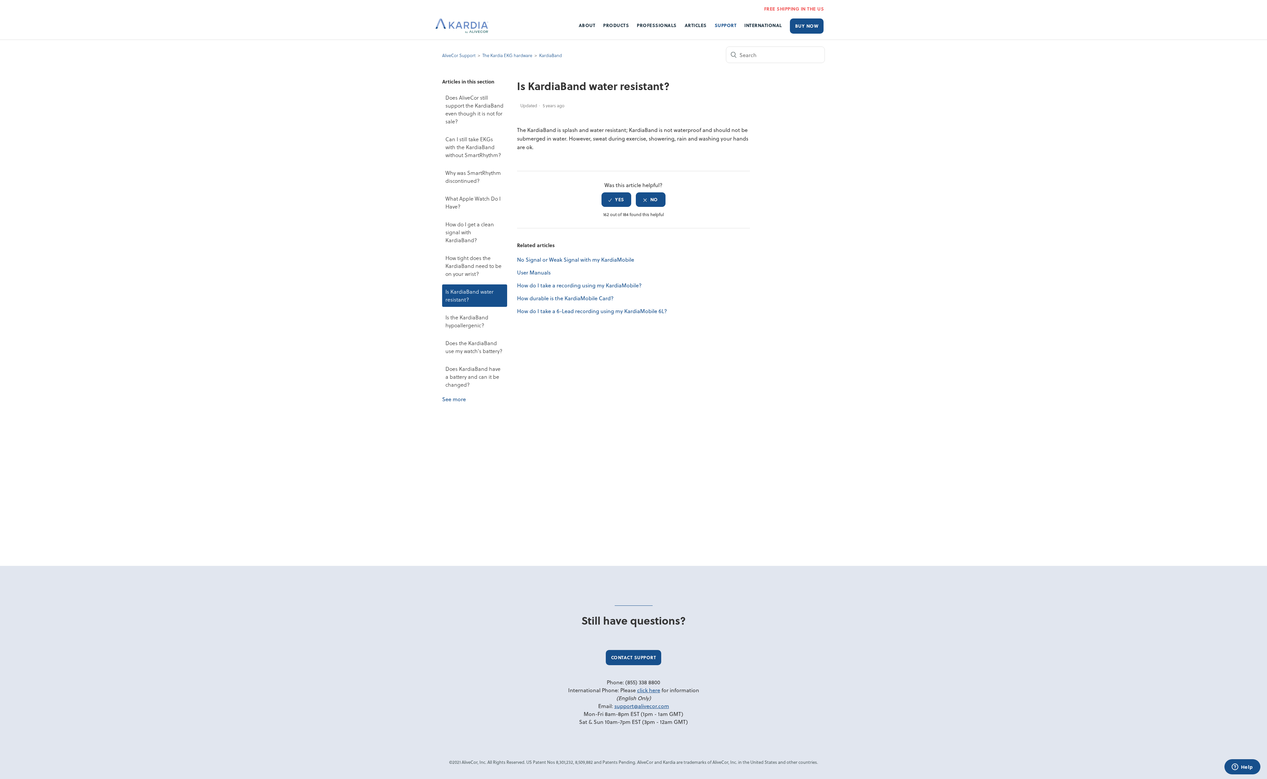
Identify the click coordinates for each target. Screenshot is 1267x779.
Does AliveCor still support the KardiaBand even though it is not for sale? (474, 109)
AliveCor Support (458, 55)
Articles (696, 25)
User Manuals (534, 272)
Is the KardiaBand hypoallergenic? (466, 321)
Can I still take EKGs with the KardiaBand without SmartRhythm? (473, 147)
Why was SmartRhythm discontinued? (473, 176)
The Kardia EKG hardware (507, 55)
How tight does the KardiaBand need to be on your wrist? (473, 265)
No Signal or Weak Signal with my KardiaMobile (575, 259)
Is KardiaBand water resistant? (469, 295)
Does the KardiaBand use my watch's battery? (474, 347)
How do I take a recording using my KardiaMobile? (579, 285)
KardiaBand (550, 55)
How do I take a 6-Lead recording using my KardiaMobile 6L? (592, 311)
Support (726, 25)
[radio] (616, 199)
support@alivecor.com (641, 706)
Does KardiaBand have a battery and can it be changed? (473, 376)
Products (616, 25)
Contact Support (633, 657)
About (587, 25)
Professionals (657, 25)
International (763, 25)
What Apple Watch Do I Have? (473, 202)
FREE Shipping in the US (794, 8)
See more (454, 399)
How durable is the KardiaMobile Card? (565, 298)
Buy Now (807, 25)
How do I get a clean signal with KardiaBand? (469, 232)
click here (648, 690)
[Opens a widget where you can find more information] (1242, 767)
